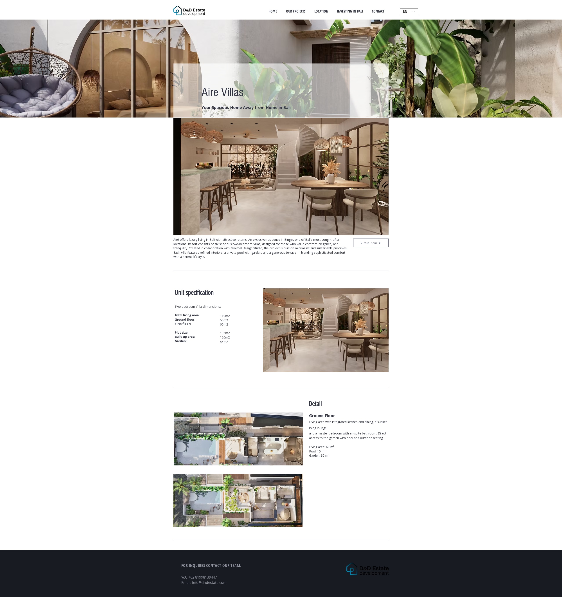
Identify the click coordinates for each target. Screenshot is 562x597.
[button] (281, 176)
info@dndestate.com (209, 582)
